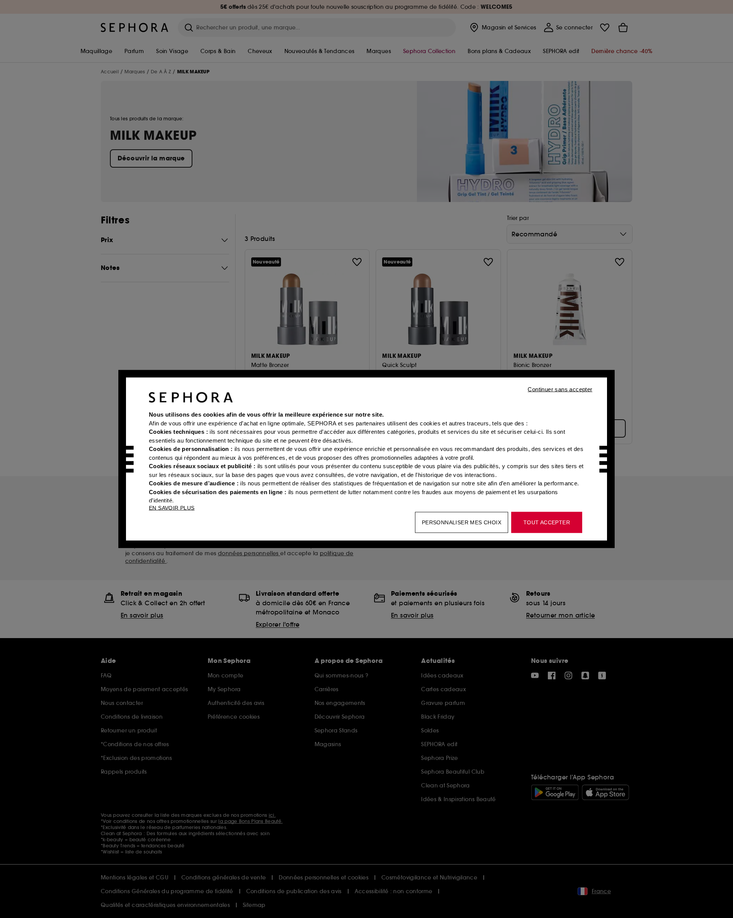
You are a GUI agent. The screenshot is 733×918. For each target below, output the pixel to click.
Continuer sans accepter (560, 389)
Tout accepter (546, 522)
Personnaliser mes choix (461, 522)
